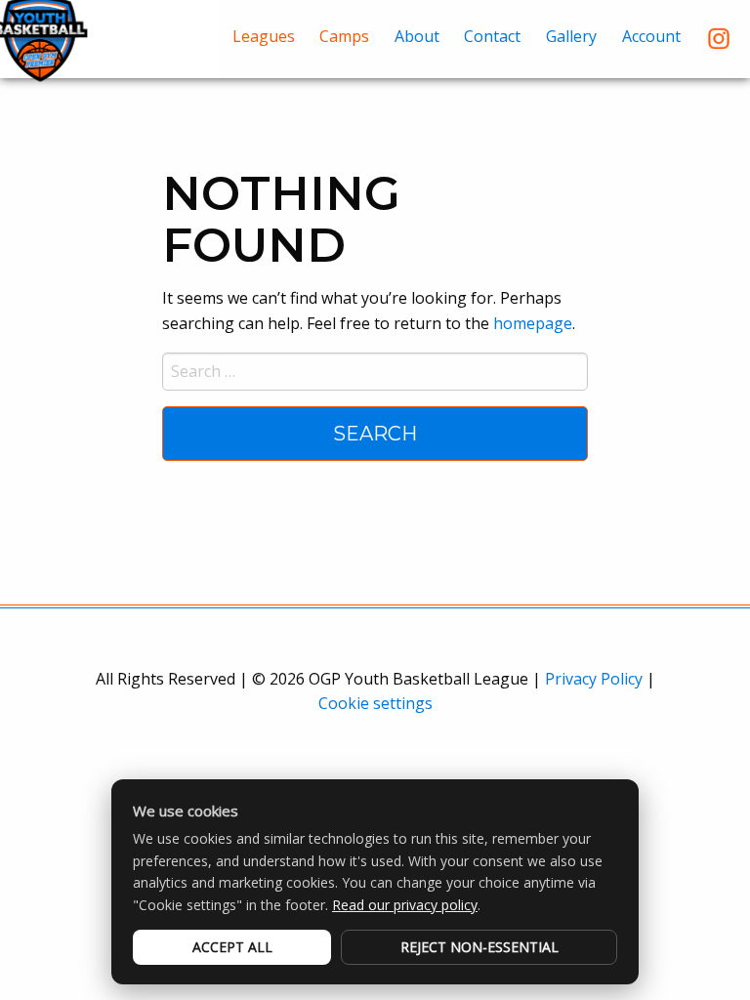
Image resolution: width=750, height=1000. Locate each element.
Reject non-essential (479, 947)
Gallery (571, 36)
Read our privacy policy (405, 905)
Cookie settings (375, 703)
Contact (492, 36)
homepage (532, 323)
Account (651, 36)
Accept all (232, 947)
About (417, 36)
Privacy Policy (594, 678)
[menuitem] (264, 38)
